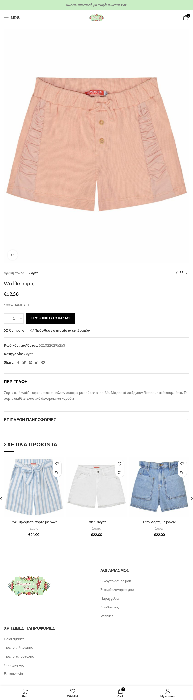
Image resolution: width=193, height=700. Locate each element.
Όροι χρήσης (14, 665)
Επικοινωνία (13, 673)
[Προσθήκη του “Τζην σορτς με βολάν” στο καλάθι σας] (182, 472)
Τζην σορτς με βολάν (159, 521)
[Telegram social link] (43, 362)
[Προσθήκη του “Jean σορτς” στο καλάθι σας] (119, 472)
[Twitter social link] (24, 362)
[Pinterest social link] (30, 362)
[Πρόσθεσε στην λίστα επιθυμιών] (57, 464)
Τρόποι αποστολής (19, 656)
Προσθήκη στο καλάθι (50, 318)
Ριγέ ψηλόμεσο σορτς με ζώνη (34, 521)
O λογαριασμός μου (115, 581)
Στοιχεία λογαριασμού (117, 589)
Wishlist (106, 616)
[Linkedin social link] (37, 362)
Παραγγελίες (110, 598)
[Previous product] (176, 273)
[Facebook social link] (18, 362)
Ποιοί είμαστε (14, 639)
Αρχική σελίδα (14, 273)
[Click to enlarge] (13, 255)
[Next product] (186, 273)
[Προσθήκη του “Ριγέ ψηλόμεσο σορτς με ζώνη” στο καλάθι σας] (57, 472)
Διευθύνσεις (109, 607)
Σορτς (33, 273)
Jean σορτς (96, 521)
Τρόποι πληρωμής (18, 647)
